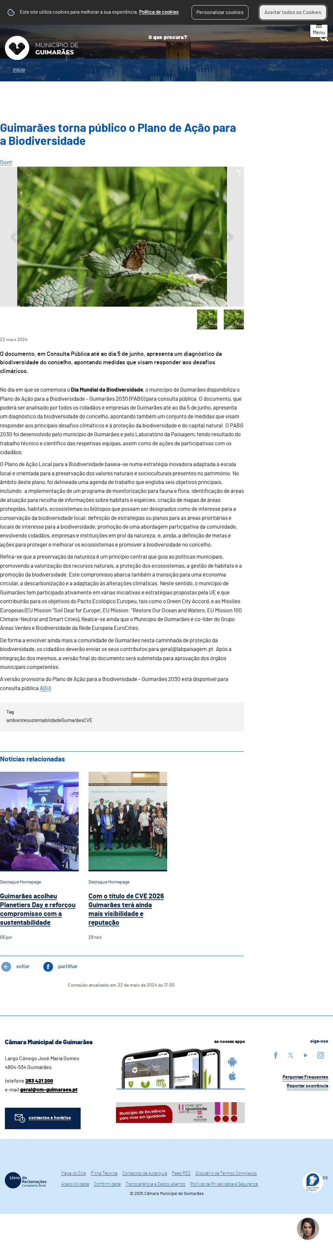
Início (19, 69)
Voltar (23, 966)
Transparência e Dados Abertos (155, 1184)
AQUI (45, 688)
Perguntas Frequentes (305, 1077)
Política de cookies (159, 12)
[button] (207, 320)
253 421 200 (39, 1081)
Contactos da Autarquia (144, 1173)
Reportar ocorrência (307, 1086)
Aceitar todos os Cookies (292, 12)
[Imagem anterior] (14, 236)
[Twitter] (290, 1055)
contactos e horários (50, 1118)
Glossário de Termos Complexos (226, 1173)
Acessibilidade (75, 1184)
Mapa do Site (73, 1173)
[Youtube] (305, 1055)
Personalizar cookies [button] (220, 12)
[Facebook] (275, 1055)
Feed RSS (181, 1173)
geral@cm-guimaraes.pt (48, 1089)
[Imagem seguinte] (230, 236)
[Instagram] (320, 1055)
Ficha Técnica (104, 1173)
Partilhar (68, 966)
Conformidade (107, 1184)
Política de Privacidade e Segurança (224, 1184)
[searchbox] (236, 37)
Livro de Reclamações (26, 1180)
